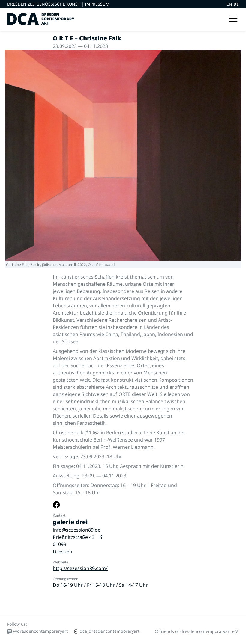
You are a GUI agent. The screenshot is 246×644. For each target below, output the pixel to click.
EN (229, 4)
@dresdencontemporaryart (40, 631)
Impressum (97, 4)
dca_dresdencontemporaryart (109, 631)
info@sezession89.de (76, 530)
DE (236, 4)
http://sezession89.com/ (80, 568)
